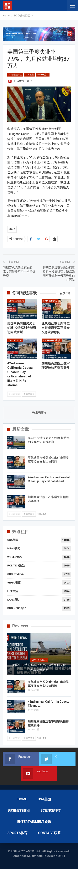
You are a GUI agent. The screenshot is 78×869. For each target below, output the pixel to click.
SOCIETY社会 (15, 574)
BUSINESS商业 (16, 608)
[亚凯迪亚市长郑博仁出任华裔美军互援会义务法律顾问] (56, 309)
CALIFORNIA (15, 340)
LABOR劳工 (42, 74)
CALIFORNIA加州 (52, 340)
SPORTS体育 (17, 833)
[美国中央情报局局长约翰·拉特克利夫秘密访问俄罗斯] (22, 309)
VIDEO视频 (14, 582)
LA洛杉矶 (13, 599)
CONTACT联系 (49, 833)
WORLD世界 (14, 557)
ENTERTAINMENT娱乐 (34, 822)
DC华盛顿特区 (15, 74)
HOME (22, 799)
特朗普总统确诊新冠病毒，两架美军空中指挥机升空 (19, 271)
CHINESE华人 (50, 300)
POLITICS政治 (16, 565)
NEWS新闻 (13, 548)
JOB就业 (29, 74)
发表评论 (40, 412)
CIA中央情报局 (16, 300)
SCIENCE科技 (51, 810)
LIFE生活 (12, 591)
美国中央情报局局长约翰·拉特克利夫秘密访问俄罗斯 (39, 667)
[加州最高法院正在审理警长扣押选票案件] (56, 349)
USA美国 (12, 539)
